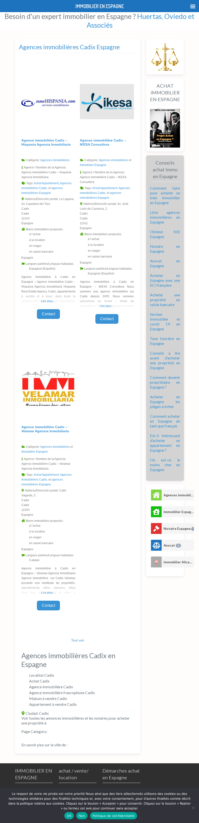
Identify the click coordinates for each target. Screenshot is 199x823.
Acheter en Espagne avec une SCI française (165, 280)
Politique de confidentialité (113, 816)
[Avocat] (156, 545)
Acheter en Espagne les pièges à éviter (165, 401)
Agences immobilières (55, 160)
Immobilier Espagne (93, 165)
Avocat (171, 545)
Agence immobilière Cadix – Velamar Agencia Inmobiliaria (45, 429)
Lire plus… (48, 301)
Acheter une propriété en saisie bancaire (165, 299)
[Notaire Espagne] (156, 528)
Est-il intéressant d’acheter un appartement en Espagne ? (165, 442)
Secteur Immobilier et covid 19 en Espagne (165, 321)
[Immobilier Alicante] (156, 562)
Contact (48, 314)
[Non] (193, 807)
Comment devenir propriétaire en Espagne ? (165, 382)
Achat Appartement (46, 183)
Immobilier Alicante (179, 562)
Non (82, 816)
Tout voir (77, 640)
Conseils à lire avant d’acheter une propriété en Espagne (165, 360)
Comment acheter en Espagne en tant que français (165, 421)
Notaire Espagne (179, 528)
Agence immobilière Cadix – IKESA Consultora (103, 142)
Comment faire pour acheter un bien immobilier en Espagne (165, 195)
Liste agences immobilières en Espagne (165, 217)
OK (69, 816)
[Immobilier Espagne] (156, 511)
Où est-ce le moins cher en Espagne (165, 464)
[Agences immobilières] (156, 495)
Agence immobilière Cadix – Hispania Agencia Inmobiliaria (46, 142)
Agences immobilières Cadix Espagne (69, 46)
